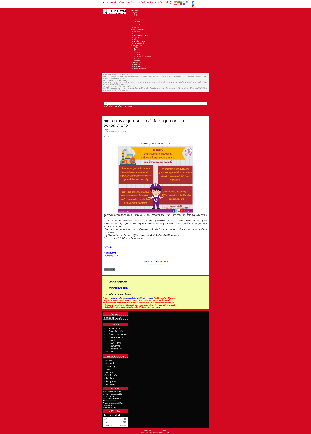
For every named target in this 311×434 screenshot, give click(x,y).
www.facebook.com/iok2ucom (114, 403)
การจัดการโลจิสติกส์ (113, 343)
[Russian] (175, 4)
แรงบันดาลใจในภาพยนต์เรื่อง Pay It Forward (140, 298)
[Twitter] (200, 4)
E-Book (108, 369)
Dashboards (110, 372)
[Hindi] (181, 2)
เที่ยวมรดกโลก (111, 381)
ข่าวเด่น (108, 360)
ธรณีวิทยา (109, 351)
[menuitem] (135, 10)
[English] (175, 2)
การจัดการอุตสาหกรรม (114, 337)
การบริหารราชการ (112, 328)
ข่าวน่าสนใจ (110, 363)
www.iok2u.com (111, 255)
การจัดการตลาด (111, 340)
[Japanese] (184, 2)
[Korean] (186, 2)
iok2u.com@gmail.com (114, 398)
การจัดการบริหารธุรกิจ (114, 331)
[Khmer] (181, 4)
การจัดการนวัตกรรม (113, 345)
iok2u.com (109, 405)
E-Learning (110, 366)
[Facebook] (200, 2)
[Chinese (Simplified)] (178, 2)
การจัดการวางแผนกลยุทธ (115, 334)
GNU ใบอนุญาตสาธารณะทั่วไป (164, 432)
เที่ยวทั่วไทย (110, 378)
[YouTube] (200, 6)
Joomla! (142, 432)
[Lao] (184, 4)
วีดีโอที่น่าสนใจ (111, 375)
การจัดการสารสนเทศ (113, 348)
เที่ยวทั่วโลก (110, 384)
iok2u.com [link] (107, 2)
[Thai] (178, 4)
